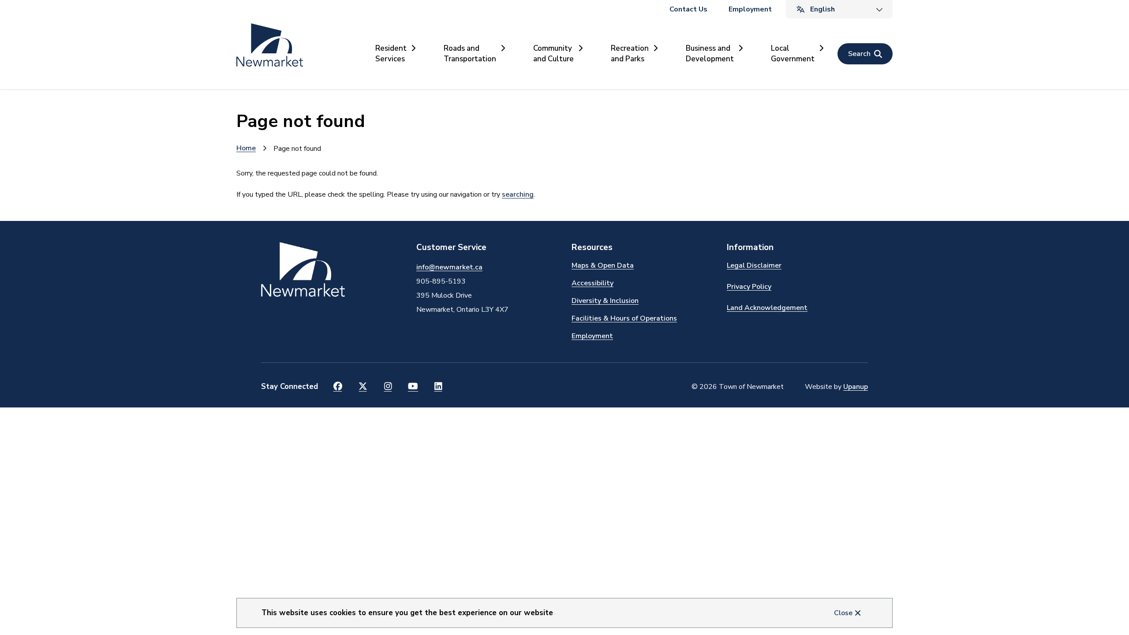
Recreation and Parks (630, 53)
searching (518, 194)
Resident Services (391, 53)
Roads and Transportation (470, 53)
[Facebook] (337, 386)
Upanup (855, 387)
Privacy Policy (749, 286)
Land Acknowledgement (767, 308)
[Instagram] (387, 386)
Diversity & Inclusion (605, 301)
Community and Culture (553, 53)
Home (246, 148)
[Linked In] (438, 386)
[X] (362, 386)
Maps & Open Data (603, 265)
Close (843, 613)
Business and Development (710, 53)
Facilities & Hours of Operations (624, 318)
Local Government (793, 53)
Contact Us (688, 9)
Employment (750, 9)
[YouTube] (413, 386)
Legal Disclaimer (754, 265)
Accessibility (592, 283)
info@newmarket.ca (449, 267)
